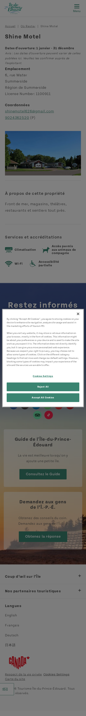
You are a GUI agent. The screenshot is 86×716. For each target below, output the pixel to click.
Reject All (43, 386)
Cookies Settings (43, 376)
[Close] (78, 313)
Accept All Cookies (43, 397)
